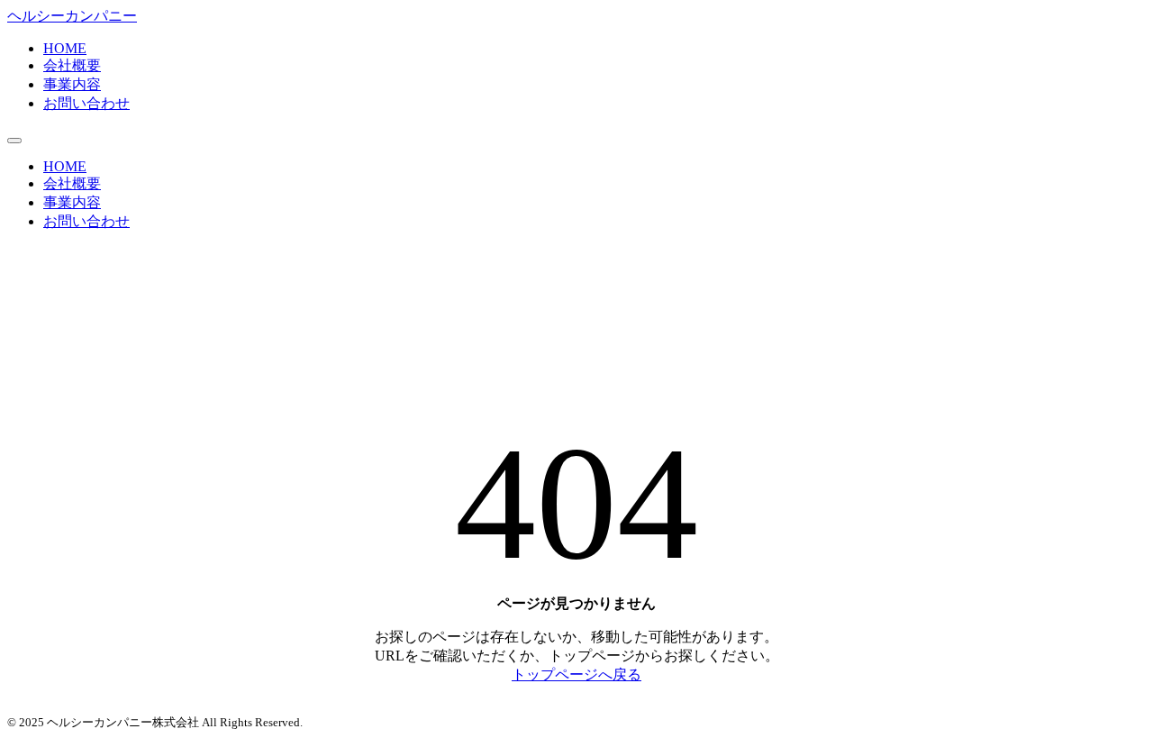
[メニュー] (14, 140)
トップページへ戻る (576, 674)
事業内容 (72, 84)
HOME (64, 48)
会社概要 (72, 65)
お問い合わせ (86, 103)
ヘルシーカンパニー (72, 15)
